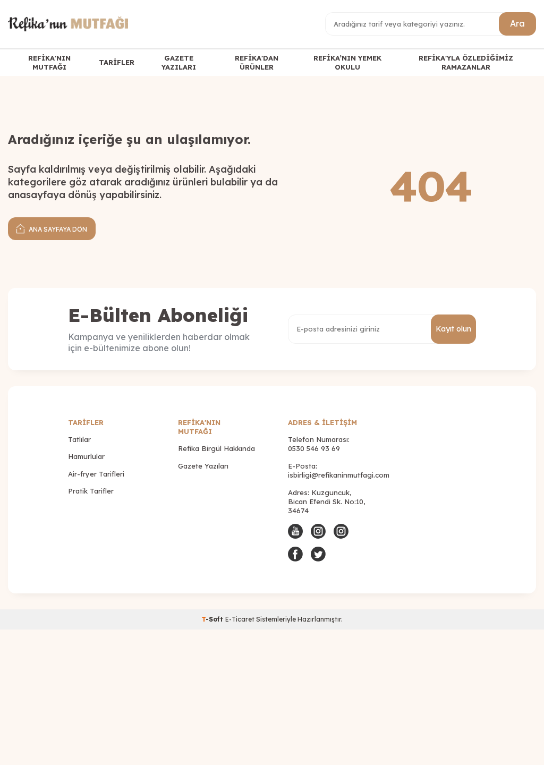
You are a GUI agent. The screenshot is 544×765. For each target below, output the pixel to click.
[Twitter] (318, 554)
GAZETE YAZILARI (179, 62)
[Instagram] (318, 531)
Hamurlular (86, 456)
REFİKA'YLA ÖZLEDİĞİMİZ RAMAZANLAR (466, 62)
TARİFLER (116, 62)
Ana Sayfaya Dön (57, 229)
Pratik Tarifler (91, 491)
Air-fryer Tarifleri (96, 474)
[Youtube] (295, 531)
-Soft (213, 619)
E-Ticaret (239, 619)
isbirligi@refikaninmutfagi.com (338, 475)
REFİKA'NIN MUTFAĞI (49, 62)
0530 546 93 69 (314, 448)
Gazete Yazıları (203, 466)
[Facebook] (295, 554)
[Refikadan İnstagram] (341, 531)
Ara (517, 23)
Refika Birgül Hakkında (216, 448)
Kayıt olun (453, 329)
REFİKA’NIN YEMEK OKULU (347, 62)
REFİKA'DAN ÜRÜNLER (256, 62)
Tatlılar (79, 439)
